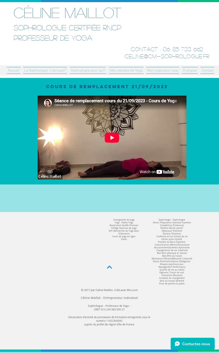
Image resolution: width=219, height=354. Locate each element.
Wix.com (132, 290)
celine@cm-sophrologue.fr (167, 56)
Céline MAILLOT (67, 12)
